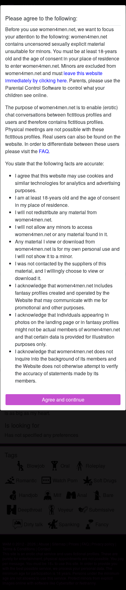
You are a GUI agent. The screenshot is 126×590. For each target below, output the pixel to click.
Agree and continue (63, 399)
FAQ (44, 151)
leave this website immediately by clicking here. (53, 77)
